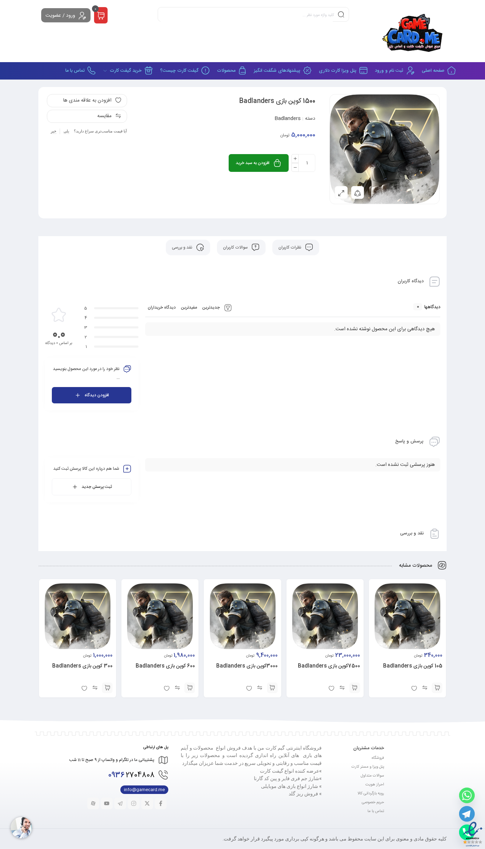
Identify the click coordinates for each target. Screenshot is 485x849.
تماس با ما (375, 811)
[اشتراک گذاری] (357, 192)
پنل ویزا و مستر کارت (368, 767)
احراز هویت (374, 785)
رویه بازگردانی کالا (371, 793)
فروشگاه (378, 758)
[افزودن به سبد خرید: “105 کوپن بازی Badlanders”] (437, 687)
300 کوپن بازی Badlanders (82, 666)
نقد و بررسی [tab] (183, 247)
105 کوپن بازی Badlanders (412, 666)
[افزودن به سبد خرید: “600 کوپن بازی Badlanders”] (189, 687)
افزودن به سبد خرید (252, 163)
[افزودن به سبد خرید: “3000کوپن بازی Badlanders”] (272, 687)
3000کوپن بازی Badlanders (247, 666)
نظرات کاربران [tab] (290, 247)
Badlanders (287, 118)
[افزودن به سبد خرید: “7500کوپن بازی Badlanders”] (354, 687)
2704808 (131, 775)
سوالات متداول (372, 776)
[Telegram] (467, 814)
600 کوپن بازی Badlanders (165, 666)
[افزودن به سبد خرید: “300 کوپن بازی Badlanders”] (107, 687)
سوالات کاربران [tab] (236, 247)
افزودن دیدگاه (97, 395)
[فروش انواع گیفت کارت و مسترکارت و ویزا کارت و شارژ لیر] (413, 31)
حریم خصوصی (373, 802)
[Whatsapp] (467, 795)
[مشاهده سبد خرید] (101, 15)
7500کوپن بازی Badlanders (329, 666)
